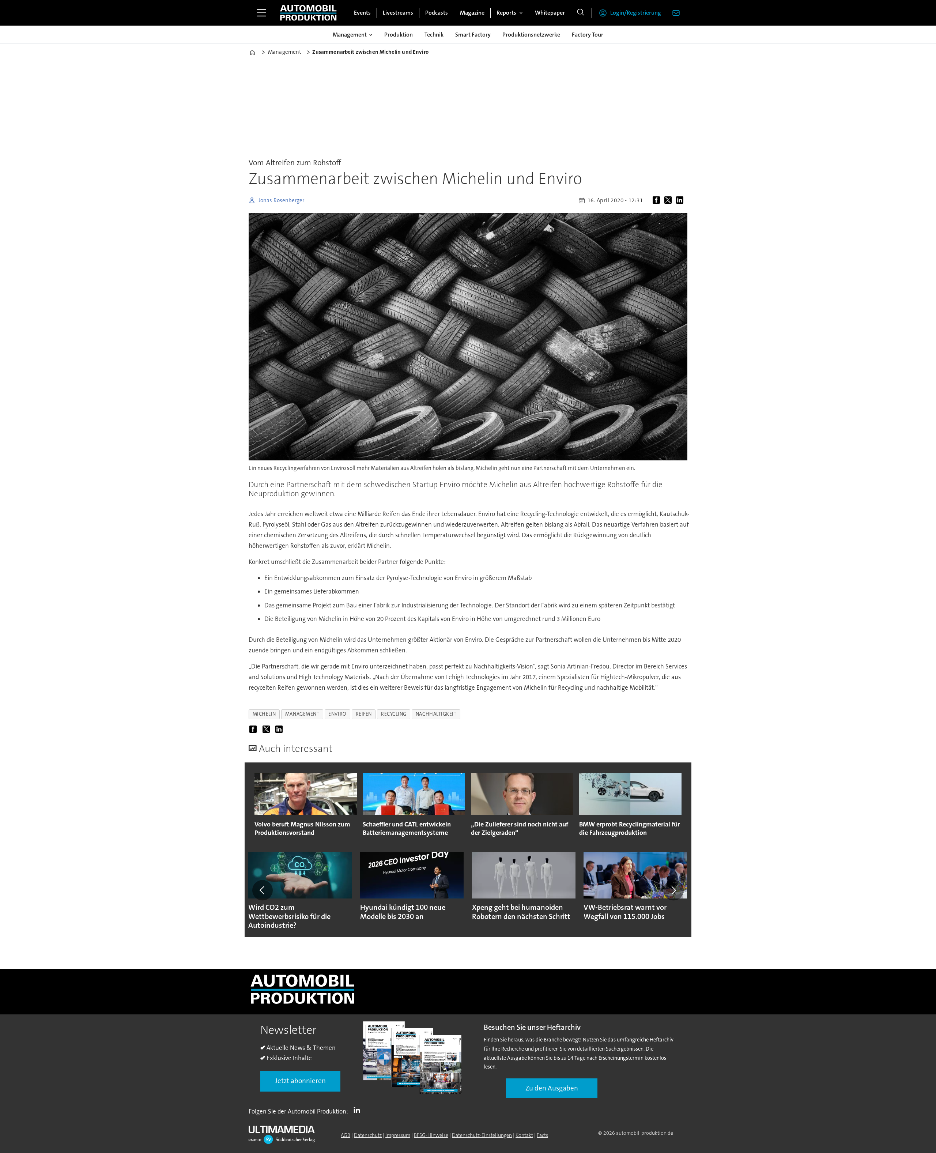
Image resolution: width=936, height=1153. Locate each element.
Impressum (397, 1135)
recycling (394, 714)
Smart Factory (473, 34)
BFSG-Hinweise (431, 1135)
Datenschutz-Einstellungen (482, 1135)
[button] (262, 890)
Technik (434, 34)
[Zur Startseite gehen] (308, 13)
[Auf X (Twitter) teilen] (669, 200)
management (302, 714)
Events (362, 12)
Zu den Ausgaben (551, 1088)
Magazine (472, 12)
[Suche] (580, 12)
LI (358, 1110)
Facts (542, 1135)
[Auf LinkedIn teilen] (681, 200)
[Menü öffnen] (261, 13)
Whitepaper (550, 12)
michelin (264, 714)
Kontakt (524, 1135)
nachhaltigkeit (436, 714)
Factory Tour (587, 34)
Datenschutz (368, 1135)
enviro (337, 714)
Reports (506, 12)
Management (350, 34)
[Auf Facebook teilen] (657, 200)
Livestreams (398, 12)
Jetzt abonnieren (300, 1080)
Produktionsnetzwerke (531, 34)
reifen (364, 714)
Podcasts (436, 12)
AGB (345, 1135)
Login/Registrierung (635, 12)
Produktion (398, 34)
